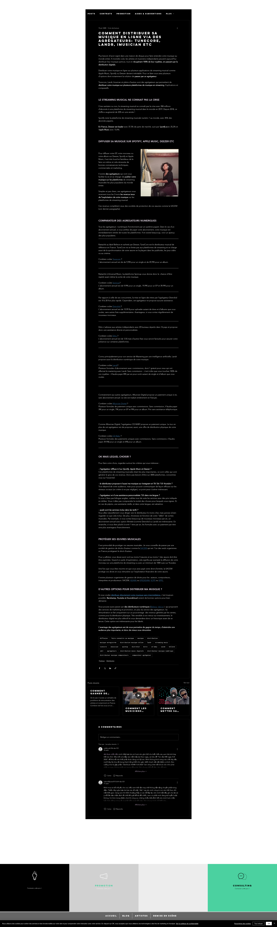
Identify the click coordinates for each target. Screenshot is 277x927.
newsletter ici (243, 40)
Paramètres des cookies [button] (242, 923)
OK (269, 923)
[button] (273, 4)
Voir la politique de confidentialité (187, 923)
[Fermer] (274, 923)
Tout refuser (258, 923)
